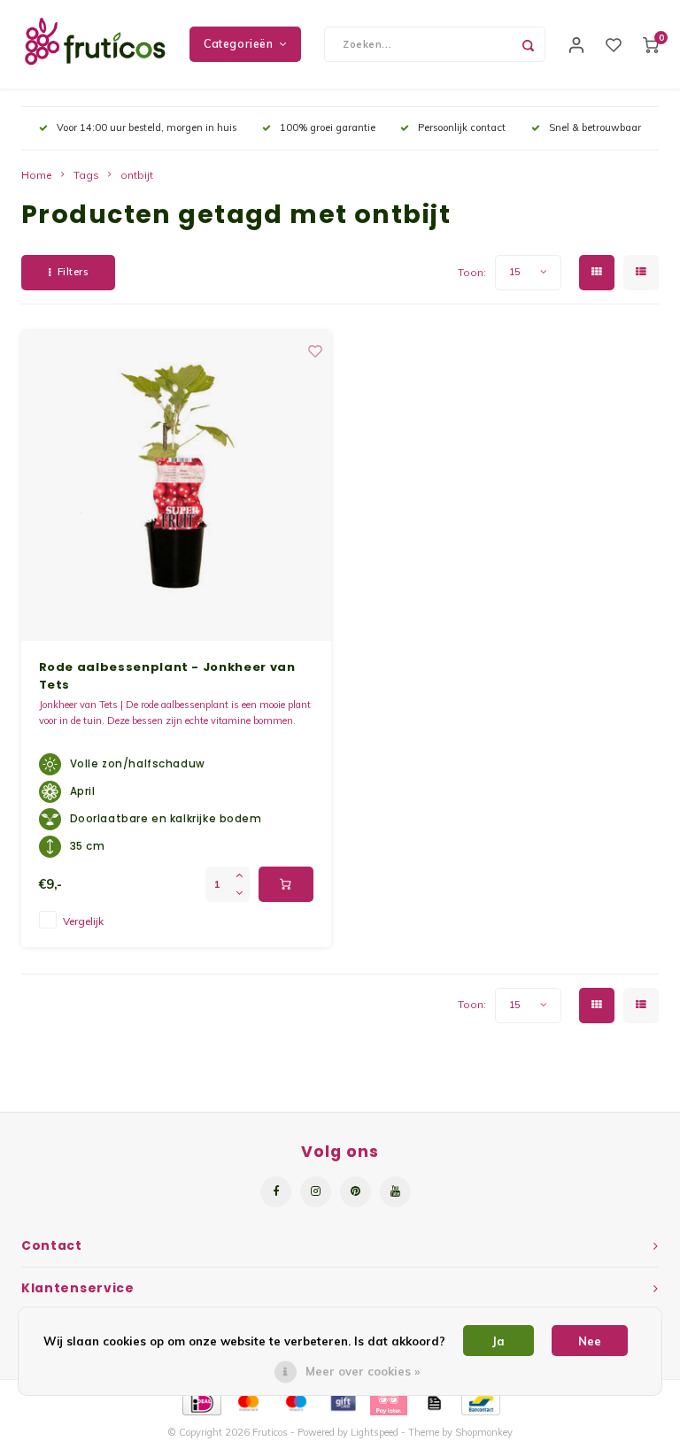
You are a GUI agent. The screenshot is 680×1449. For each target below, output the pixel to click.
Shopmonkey (484, 1432)
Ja (498, 1341)
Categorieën (239, 43)
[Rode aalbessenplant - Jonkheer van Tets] (176, 486)
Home (36, 174)
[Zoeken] (527, 44)
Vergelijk (83, 921)
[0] (651, 44)
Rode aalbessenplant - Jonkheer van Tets (167, 676)
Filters (73, 272)
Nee (589, 1341)
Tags (86, 174)
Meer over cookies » (362, 1371)
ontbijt (136, 174)
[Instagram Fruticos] (315, 1191)
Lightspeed (374, 1432)
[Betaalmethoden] (200, 1401)
